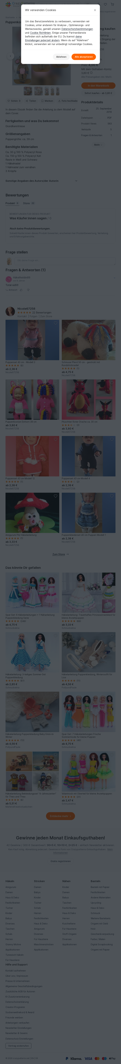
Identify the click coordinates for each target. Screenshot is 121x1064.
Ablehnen (61, 56)
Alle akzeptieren (84, 56)
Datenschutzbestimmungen (77, 28)
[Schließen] (95, 10)
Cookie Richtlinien (40, 32)
